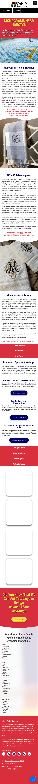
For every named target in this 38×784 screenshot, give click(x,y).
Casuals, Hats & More (19, 417)
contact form (22, 370)
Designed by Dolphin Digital (28, 776)
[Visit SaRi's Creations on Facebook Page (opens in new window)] (3, 754)
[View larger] (19, 483)
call (11, 370)
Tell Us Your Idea (19, 619)
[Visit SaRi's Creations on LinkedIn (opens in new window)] (14, 754)
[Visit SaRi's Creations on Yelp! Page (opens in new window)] (29, 754)
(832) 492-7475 (12, 763)
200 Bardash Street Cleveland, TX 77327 (14, 761)
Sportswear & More (19, 393)
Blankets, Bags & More (19, 440)
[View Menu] (35, 3)
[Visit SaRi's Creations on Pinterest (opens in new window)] (24, 754)
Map (10, 10)
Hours (17, 10)
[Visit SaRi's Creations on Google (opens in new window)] (19, 754)
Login (19, 779)
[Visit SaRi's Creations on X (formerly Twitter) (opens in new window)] (9, 754)
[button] (33, 779)
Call (4, 10)
